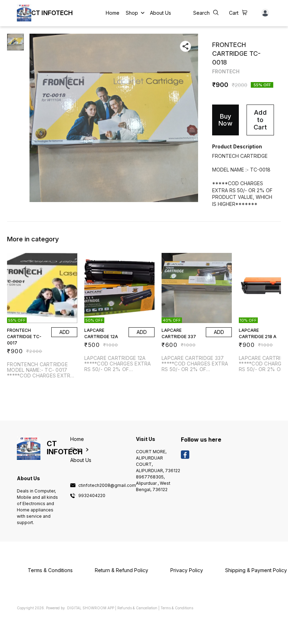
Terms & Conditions (177, 608)
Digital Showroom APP (90, 608)
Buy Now (225, 120)
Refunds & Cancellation (137, 608)
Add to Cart (260, 119)
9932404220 (91, 495)
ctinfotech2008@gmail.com (107, 485)
